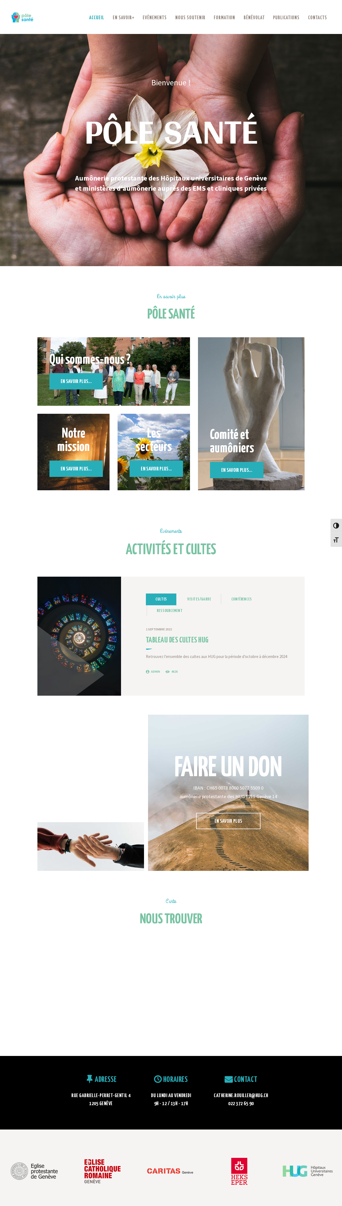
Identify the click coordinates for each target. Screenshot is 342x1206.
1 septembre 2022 (159, 629)
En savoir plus (228, 821)
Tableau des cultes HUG (177, 640)
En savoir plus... (76, 381)
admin (155, 671)
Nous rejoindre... (91, 778)
